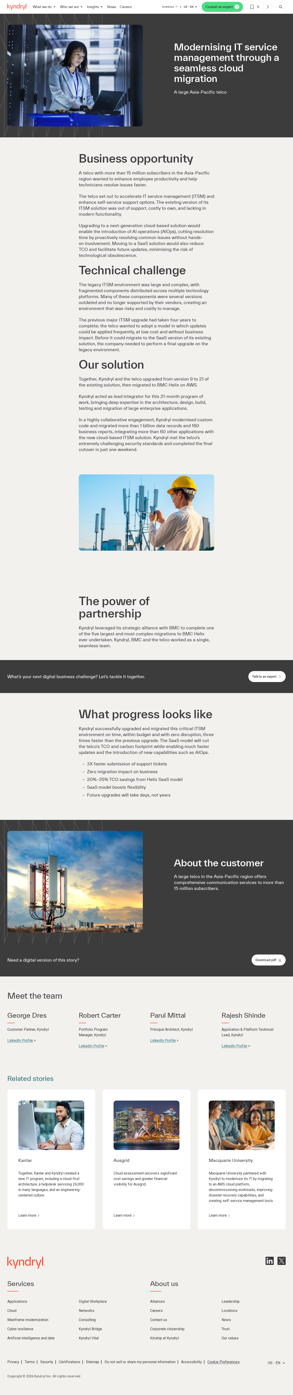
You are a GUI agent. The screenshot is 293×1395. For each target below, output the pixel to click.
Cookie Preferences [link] (223, 1362)
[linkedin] (270, 1261)
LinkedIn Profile (20, 1040)
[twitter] (281, 1261)
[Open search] (281, 7)
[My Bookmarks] (267, 7)
